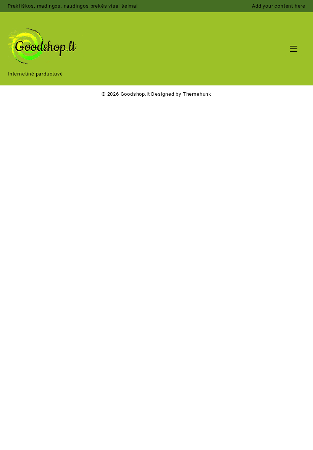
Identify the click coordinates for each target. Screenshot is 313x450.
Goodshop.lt (135, 94)
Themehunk (197, 94)
